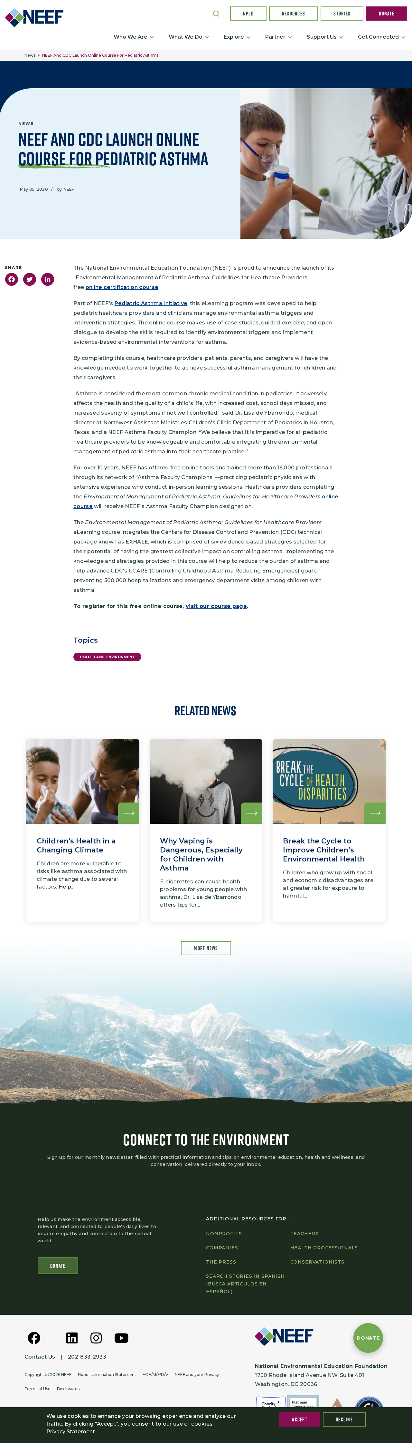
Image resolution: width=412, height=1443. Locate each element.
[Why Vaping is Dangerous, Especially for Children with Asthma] (206, 830)
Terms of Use (37, 1388)
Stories (342, 13)
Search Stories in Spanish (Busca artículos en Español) (245, 1283)
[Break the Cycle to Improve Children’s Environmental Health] (329, 830)
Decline (344, 1419)
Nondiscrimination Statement (107, 1374)
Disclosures (68, 1388)
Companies (222, 1248)
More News (206, 948)
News (29, 55)
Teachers (304, 1233)
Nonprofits (224, 1233)
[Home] (37, 17)
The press (221, 1262)
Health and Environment (107, 657)
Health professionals (324, 1248)
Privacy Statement (70, 1432)
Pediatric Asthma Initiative (151, 303)
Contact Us (39, 1357)
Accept (299, 1419)
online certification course (122, 287)
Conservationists (317, 1262)
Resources (293, 13)
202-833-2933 (87, 1357)
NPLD (248, 13)
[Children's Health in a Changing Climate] (82, 830)
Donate (386, 13)
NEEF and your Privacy (197, 1374)
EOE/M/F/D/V (155, 1374)
